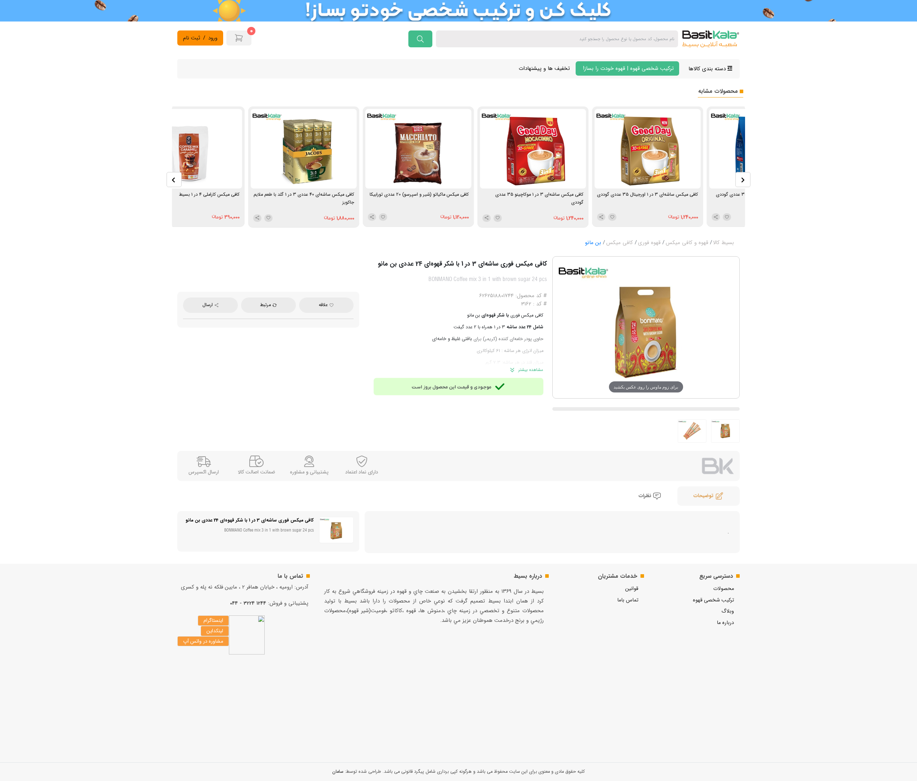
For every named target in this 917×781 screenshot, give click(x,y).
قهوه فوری (649, 242)
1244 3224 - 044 (248, 603)
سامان (338, 771)
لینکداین (214, 631)
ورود (212, 38)
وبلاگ (727, 611)
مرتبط (266, 305)
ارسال (208, 305)
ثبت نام (191, 38)
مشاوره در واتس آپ (203, 641)
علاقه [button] (324, 305)
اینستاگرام (213, 620)
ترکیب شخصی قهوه (713, 600)
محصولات (723, 589)
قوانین (631, 589)
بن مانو (593, 242)
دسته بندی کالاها (708, 69)
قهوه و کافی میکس (687, 242)
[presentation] (174, 179)
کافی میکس (619, 242)
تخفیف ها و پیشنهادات (544, 68)
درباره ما (725, 623)
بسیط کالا (723, 242)
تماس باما (627, 600)
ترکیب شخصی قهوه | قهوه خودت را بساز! (627, 68)
